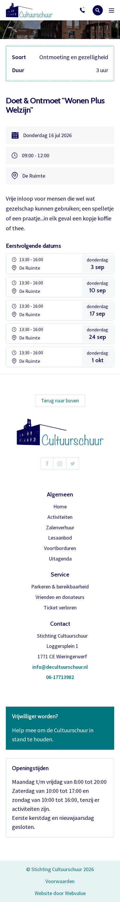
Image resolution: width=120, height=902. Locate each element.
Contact (60, 623)
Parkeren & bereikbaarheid (60, 587)
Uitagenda (60, 559)
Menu (111, 10)
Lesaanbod (60, 538)
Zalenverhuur (60, 528)
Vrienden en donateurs (60, 597)
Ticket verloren (60, 608)
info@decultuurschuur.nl (60, 667)
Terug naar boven (60, 400)
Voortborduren (60, 548)
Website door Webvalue (60, 893)
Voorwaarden (60, 881)
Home (60, 507)
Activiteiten (60, 517)
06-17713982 (60, 677)
